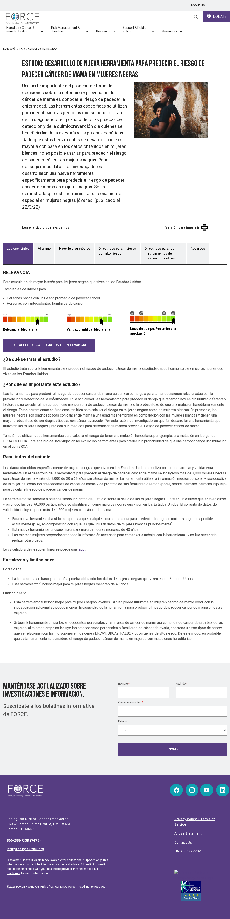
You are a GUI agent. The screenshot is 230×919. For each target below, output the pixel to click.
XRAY (22, 48)
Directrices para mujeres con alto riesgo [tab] (117, 251)
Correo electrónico (130, 702)
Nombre (124, 683)
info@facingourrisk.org (25, 849)
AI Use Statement (188, 833)
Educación (9, 48)
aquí (82, 549)
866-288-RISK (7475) (24, 840)
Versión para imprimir (182, 227)
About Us (198, 5)
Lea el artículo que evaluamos (45, 227)
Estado (123, 721)
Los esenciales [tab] (18, 249)
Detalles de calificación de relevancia (49, 345)
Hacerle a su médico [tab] (74, 249)
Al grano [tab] (44, 249)
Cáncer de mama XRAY (42, 48)
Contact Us (183, 842)
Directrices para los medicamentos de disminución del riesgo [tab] (162, 253)
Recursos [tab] (198, 249)
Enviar (172, 749)
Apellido (181, 683)
